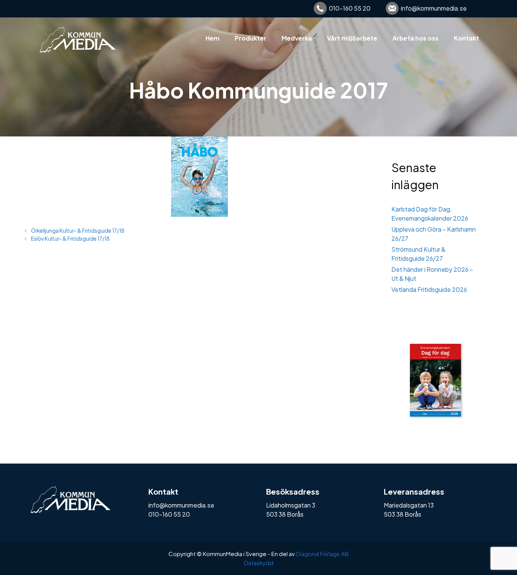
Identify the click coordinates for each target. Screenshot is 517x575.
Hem (213, 38)
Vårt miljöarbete (352, 38)
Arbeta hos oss (415, 38)
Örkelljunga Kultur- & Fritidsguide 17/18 (78, 230)
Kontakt (466, 38)
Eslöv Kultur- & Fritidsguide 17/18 (70, 238)
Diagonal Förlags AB (322, 553)
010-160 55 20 (350, 8)
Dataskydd (258, 562)
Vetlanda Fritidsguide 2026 (429, 289)
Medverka (297, 38)
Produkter (250, 38)
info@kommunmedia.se (434, 8)
